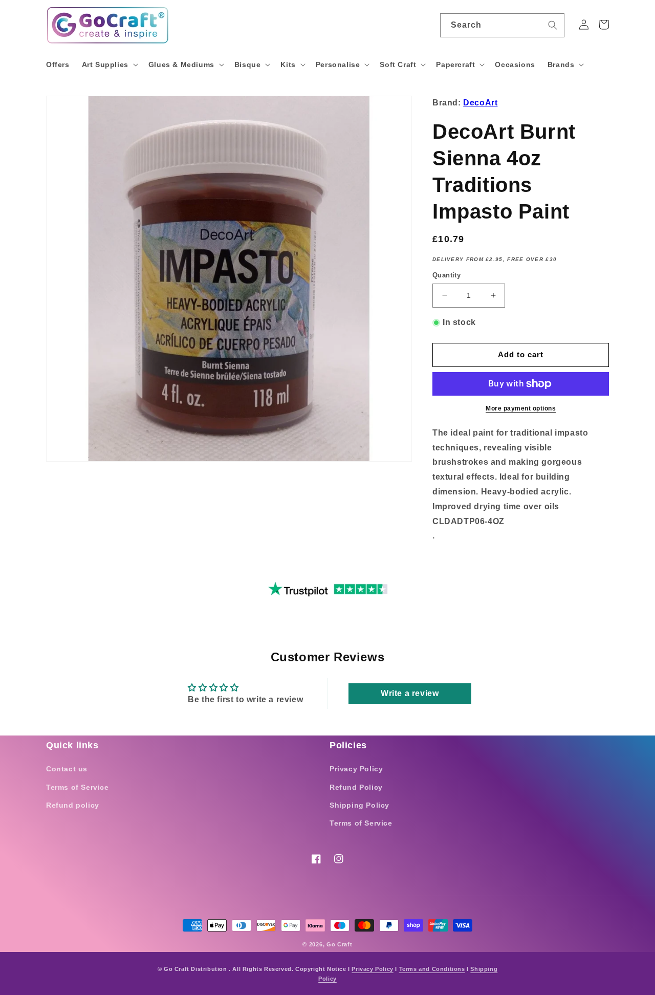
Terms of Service (77, 787)
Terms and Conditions (432, 969)
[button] (109, 64)
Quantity (446, 275)
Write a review (410, 693)
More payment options (521, 408)
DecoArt (480, 102)
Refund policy (72, 805)
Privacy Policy (356, 769)
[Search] (552, 25)
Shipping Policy (359, 805)
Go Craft (339, 944)
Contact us (67, 769)
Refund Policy (356, 787)
